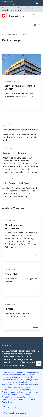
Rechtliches (6, 402)
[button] (39, 363)
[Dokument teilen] (40, 24)
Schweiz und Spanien (16, 16)
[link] (21, 133)
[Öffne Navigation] (39, 15)
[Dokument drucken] (34, 24)
